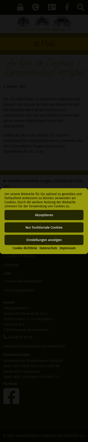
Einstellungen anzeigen (44, 240)
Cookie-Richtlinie (25, 248)
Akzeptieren (44, 215)
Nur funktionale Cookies (44, 227)
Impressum (68, 248)
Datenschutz (48, 248)
